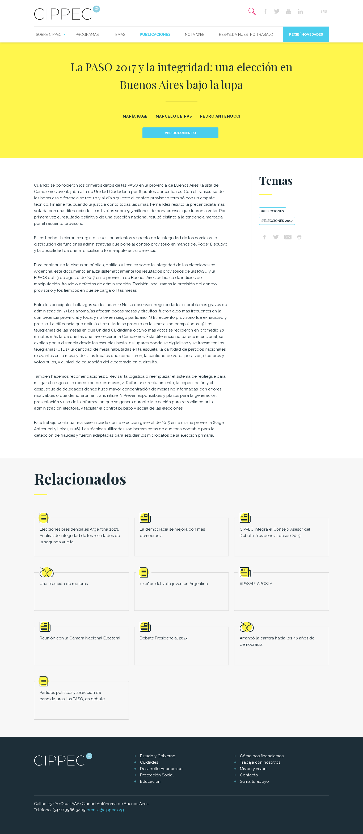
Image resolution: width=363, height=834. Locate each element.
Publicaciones (155, 34)
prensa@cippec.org (105, 809)
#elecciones (272, 211)
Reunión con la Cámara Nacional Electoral (80, 638)
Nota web (195, 34)
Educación (150, 781)
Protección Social (157, 775)
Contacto (249, 775)
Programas (87, 34)
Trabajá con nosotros (260, 762)
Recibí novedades (306, 34)
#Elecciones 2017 (277, 221)
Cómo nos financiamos (262, 756)
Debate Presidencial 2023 (164, 638)
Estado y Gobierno (157, 756)
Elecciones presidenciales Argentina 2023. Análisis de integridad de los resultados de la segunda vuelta (80, 535)
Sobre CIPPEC (48, 34)
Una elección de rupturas (64, 583)
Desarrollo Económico (161, 768)
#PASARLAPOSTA (256, 583)
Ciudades (149, 762)
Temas (119, 34)
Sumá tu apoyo (254, 781)
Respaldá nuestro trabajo (246, 34)
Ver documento (180, 133)
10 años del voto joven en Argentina (174, 583)
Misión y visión (253, 768)
